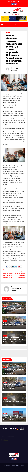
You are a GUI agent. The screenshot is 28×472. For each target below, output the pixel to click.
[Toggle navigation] (15, 24)
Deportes (13, 465)
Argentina (8, 465)
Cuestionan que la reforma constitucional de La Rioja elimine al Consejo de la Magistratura (20, 273)
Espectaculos (23, 465)
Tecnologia (9, 468)
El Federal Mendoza (17, 468)
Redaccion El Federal (16, 68)
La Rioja (7, 32)
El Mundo (18, 465)
